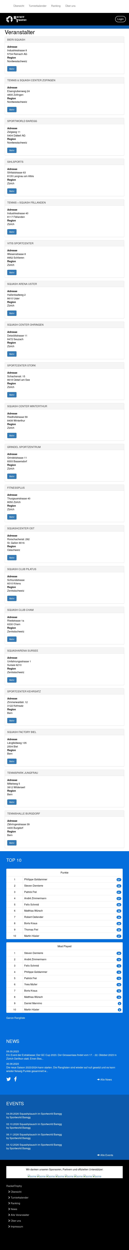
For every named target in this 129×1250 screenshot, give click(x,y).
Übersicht (18, 6)
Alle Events (106, 1155)
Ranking (56, 6)
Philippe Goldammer (35, 879)
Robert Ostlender (33, 917)
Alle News (106, 1079)
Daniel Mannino (33, 1003)
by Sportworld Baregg (34, 1115)
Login (120, 19)
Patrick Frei (30, 892)
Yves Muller (30, 984)
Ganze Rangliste (15, 1018)
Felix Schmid (31, 904)
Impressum (16, 1226)
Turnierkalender (37, 6)
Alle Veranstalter (19, 1215)
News (13, 1209)
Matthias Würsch (33, 910)
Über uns (70, 6)
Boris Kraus (30, 923)
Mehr (11, 68)
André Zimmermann (35, 898)
